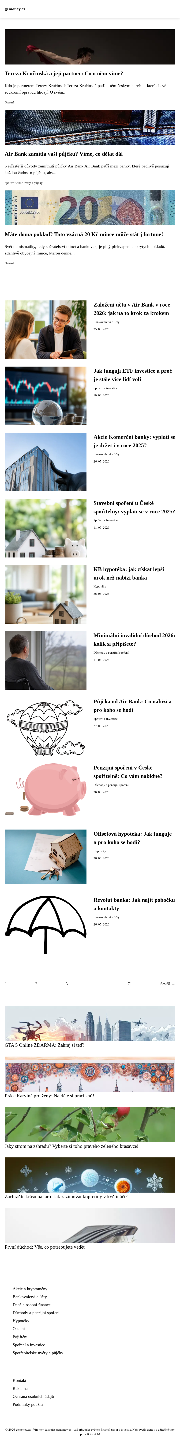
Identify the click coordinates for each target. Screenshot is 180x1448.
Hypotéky (100, 586)
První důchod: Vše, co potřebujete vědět (45, 1247)
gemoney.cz (15, 9)
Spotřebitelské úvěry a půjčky (24, 183)
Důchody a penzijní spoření (111, 652)
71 (130, 984)
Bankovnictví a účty (107, 322)
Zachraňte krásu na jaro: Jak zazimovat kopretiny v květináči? (66, 1196)
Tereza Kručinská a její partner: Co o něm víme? (64, 73)
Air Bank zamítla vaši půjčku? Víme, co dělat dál (64, 154)
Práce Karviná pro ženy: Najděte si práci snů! (49, 1095)
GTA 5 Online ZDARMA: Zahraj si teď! (45, 1045)
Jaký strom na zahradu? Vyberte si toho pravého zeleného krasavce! (72, 1146)
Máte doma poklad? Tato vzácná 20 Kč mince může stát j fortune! (84, 234)
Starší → (167, 984)
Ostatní (9, 102)
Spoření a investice (106, 388)
